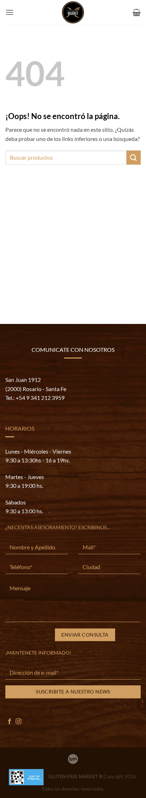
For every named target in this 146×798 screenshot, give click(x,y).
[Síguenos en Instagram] (18, 722)
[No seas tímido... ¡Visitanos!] (73, 759)
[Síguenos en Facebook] (9, 722)
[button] (9, 12)
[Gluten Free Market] (73, 12)
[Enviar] (134, 157)
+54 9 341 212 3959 (40, 397)
